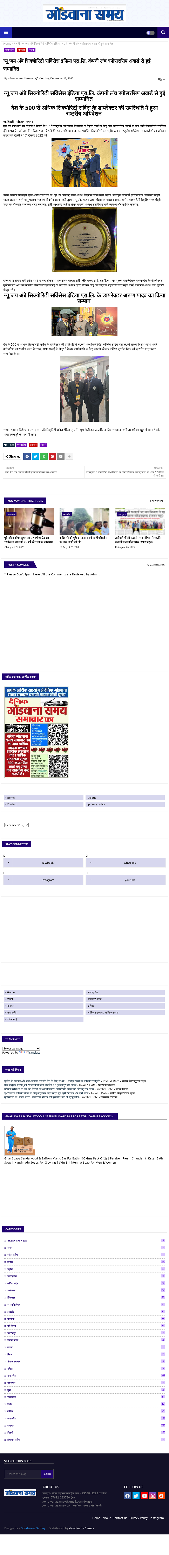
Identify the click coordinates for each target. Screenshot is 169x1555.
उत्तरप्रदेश (85, 1276)
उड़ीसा (85, 1269)
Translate (33, 1052)
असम (85, 1248)
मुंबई (85, 1390)
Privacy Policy (138, 1518)
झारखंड (85, 1311)
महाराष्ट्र (85, 1383)
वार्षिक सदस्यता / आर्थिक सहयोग (103, 1012)
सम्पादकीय (12, 1012)
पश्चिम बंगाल (85, 1340)
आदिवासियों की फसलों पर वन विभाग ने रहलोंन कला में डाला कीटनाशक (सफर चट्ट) (138, 540)
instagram (48, 880)
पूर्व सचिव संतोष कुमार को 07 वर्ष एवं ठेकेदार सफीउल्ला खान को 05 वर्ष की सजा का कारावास (28, 540)
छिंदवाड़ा (85, 1297)
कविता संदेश (85, 1283)
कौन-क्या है (12, 1019)
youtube (130, 880)
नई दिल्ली (85, 1326)
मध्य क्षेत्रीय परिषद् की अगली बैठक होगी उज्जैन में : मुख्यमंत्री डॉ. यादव (40, 1085)
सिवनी (17, 43)
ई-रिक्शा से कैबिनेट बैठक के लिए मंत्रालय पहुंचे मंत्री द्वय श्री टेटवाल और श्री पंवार (46, 1093)
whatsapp (130, 862)
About (92, 797)
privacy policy (96, 804)
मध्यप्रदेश (9, 50)
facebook (48, 862)
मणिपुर (85, 1368)
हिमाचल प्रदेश (85, 1440)
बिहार (85, 1354)
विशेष (85, 1404)
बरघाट (85, 1347)
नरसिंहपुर (85, 1333)
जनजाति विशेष (94, 999)
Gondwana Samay (33, 1528)
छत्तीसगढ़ (86, 1290)
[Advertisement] (84, 929)
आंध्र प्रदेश (85, 1254)
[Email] (61, 456)
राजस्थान (85, 1397)
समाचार (21, 50)
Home (7, 43)
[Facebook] (27, 456)
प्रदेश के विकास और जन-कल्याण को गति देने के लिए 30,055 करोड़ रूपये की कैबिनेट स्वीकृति (52, 1081)
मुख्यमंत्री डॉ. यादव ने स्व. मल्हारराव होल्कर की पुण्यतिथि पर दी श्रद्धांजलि (41, 1097)
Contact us (120, 1518)
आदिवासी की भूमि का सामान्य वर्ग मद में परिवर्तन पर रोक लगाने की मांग (83, 540)
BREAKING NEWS (85, 1240)
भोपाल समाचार (85, 1361)
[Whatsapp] (44, 456)
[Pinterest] (52, 456)
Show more (156, 500)
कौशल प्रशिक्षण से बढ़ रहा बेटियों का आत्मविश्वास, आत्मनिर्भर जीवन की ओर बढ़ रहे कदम (49, 1089)
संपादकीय (86, 1418)
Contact (12, 804)
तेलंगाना (85, 1319)
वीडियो (85, 1411)
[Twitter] (35, 456)
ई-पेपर (91, 1006)
